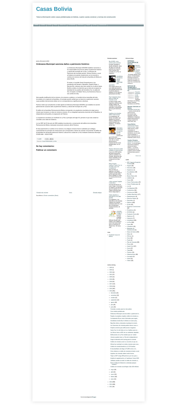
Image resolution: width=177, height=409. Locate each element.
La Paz (95, 25)
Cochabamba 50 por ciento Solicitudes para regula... (124, 318)
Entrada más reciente (42, 192)
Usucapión (130, 256)
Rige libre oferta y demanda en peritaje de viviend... (124, 323)
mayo (112, 369)
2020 (110, 277)
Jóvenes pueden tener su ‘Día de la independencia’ (124, 337)
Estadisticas (130, 210)
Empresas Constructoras (133, 206)
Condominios (130, 190)
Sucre (128, 248)
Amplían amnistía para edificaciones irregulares (123, 327)
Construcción (102, 25)
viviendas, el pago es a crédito (119, 213)
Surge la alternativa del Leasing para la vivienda (123, 339)
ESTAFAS (130, 212)
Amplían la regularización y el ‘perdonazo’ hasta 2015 (124, 358)
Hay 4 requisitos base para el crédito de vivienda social (115, 98)
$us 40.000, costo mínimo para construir (115, 62)
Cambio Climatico (133, 140)
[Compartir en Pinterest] (53, 139)
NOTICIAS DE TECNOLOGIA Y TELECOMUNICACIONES (134, 88)
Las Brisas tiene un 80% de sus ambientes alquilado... (125, 332)
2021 (110, 274)
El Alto (49, 25)
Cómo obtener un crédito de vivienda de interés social (124, 351)
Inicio (70, 192)
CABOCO (129, 178)
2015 (110, 288)
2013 (110, 382)
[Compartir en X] (49, 139)
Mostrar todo (138, 155)
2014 (110, 291)
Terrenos (129, 252)
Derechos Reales (131, 198)
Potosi (55, 25)
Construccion (130, 192)
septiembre (114, 300)
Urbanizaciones (131, 254)
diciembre (113, 293)
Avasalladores (131, 172)
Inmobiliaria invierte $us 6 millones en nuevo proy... (124, 320)
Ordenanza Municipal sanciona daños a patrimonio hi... (125, 313)
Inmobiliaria (130, 220)
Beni (128, 174)
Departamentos (131, 196)
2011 (110, 386)
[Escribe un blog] (47, 139)
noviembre (114, 295)
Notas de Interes (131, 232)
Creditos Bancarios (132, 194)
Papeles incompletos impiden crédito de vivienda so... (124, 316)
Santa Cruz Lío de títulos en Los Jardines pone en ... (124, 330)
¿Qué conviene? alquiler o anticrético (115, 182)
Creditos (43, 25)
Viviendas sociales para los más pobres (121, 309)
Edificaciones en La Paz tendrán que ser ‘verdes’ (123, 334)
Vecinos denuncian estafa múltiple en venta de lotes (116, 149)
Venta (128, 258)
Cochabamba (71, 25)
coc (128, 186)
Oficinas (129, 236)
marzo (112, 374)
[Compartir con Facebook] (51, 139)
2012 (110, 384)
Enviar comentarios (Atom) (51, 195)
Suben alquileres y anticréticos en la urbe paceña (115, 196)
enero (112, 379)
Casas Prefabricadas (132, 184)
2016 (110, 286)
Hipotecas (129, 216)
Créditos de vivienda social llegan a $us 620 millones (124, 366)
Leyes (128, 224)
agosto (113, 302)
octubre (113, 297)
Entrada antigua (97, 192)
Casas (129, 180)
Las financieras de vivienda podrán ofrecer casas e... (124, 325)
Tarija (128, 250)
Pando (129, 240)
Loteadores (130, 226)
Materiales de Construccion (130, 229)
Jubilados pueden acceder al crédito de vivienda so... (124, 360)
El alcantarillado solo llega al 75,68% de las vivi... (123, 348)
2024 (110, 269)
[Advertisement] (88, 42)
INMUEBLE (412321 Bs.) (134, 109)
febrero (113, 376)
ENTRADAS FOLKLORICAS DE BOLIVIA (133, 62)
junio (112, 307)
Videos (129, 260)
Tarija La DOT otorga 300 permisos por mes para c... (124, 356)
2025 (110, 267)
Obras (128, 234)
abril (112, 372)
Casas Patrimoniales (47, 141)
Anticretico (81, 25)
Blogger (94, 397)
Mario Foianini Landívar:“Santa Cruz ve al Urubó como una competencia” (115, 166)
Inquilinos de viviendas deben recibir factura (115, 114)
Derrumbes (130, 200)
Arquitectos (130, 170)
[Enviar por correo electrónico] (46, 139)
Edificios (129, 202)
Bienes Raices (131, 176)
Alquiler (88, 25)
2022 (110, 272)
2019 (110, 279)
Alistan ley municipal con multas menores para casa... (124, 344)
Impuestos (130, 218)
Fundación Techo (131, 214)
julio (112, 304)
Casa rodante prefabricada (117, 311)
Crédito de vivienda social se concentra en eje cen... (124, 341)
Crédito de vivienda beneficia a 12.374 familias (122, 346)
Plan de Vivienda (131, 242)
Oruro (128, 238)
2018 (110, 281)
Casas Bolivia (54, 9)
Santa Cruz (63, 25)
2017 (110, 284)
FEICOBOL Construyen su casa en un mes (120, 130)
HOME (36, 25)
